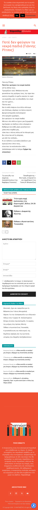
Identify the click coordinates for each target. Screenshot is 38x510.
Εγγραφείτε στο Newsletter (23, 501)
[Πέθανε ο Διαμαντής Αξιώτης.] (7, 213)
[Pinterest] (14, 162)
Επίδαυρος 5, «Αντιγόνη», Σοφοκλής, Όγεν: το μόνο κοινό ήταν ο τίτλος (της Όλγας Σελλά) (18, 380)
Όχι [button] (22, 15)
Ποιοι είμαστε (9, 501)
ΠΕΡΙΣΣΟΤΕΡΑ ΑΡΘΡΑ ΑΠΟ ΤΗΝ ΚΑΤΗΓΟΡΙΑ (19, 190)
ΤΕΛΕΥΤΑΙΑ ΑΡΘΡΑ (10, 193)
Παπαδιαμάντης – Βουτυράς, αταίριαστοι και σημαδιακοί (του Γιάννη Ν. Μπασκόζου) (27, 179)
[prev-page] (3, 232)
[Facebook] (4, 162)
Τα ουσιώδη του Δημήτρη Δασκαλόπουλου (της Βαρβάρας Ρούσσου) (10, 179)
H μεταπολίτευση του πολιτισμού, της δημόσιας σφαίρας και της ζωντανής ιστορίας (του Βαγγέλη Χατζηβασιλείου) (17, 334)
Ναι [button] (17, 15)
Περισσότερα (25, 475)
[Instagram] (16, 493)
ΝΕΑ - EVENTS (12, 37)
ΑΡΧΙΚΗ (4, 37)
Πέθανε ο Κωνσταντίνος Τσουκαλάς (15, 327)
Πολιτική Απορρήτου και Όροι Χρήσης (19, 504)
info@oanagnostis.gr (24, 479)
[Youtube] (27, 493)
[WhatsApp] (19, 162)
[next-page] (6, 232)
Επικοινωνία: (12, 479)
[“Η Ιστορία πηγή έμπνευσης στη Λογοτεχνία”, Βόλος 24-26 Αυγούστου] (7, 201)
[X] (9, 162)
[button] (3, 25)
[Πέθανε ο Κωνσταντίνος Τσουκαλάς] (7, 224)
